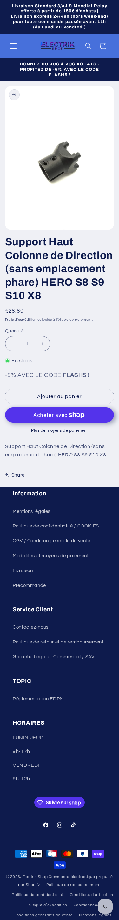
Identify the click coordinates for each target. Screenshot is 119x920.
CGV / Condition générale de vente (51, 541)
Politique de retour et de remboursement (58, 642)
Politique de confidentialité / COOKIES (56, 526)
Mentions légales (31, 511)
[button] (13, 46)
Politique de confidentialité (37, 895)
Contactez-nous (31, 627)
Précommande (29, 585)
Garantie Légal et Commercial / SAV (53, 657)
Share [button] (18, 475)
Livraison (23, 570)
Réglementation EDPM (38, 699)
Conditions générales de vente (43, 915)
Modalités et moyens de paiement (51, 555)
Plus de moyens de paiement (59, 431)
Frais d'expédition (20, 319)
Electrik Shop (35, 877)
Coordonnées (87, 905)
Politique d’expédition (46, 905)
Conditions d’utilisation (92, 895)
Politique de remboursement (73, 884)
